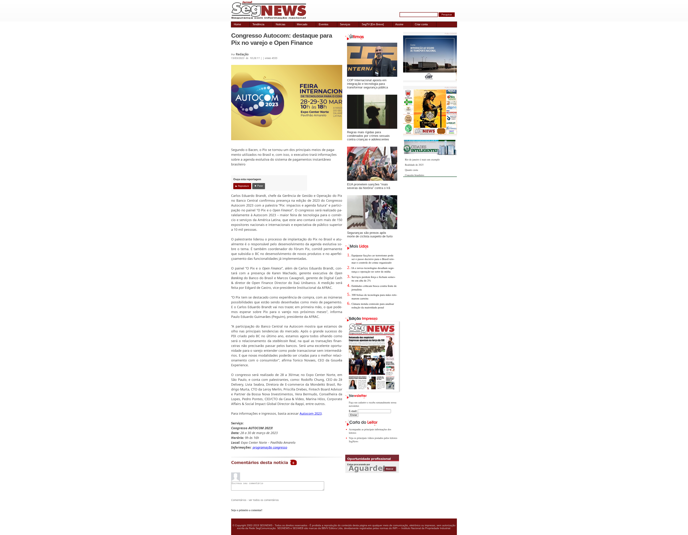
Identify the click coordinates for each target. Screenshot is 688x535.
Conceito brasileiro (414, 175)
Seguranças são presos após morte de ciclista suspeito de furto (370, 234)
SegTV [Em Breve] (373, 24)
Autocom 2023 (311, 413)
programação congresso (270, 447)
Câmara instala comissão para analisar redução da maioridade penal (373, 305)
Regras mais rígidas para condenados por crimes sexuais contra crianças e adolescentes (368, 136)
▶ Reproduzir (242, 186)
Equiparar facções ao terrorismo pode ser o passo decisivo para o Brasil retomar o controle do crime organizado (373, 259)
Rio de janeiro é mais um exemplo (422, 159)
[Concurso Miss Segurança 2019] (430, 133)
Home (237, 24)
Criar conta (421, 24)
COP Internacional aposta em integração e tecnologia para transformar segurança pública (367, 84)
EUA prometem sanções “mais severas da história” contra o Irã (368, 186)
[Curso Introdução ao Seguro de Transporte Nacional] (430, 79)
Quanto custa (411, 170)
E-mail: (353, 411)
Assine (399, 24)
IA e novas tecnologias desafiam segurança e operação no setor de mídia (373, 269)
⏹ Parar (258, 185)
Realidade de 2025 (414, 164)
